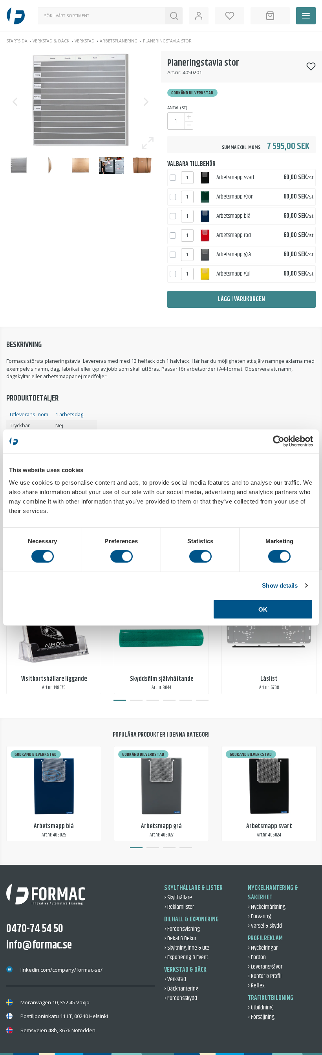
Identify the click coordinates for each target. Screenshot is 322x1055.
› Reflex (256, 986)
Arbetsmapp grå (233, 254)
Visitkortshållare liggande (54, 679)
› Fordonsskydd (180, 998)
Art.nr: (174, 72)
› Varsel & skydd (265, 926)
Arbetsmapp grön (235, 197)
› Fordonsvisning (182, 929)
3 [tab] (152, 700)
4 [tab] (169, 700)
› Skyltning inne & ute (186, 948)
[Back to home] (15, 15)
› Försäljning (261, 1017)
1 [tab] (119, 700)
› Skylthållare (178, 897)
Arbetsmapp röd (233, 235)
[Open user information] (199, 15)
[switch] (121, 556)
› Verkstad (175, 979)
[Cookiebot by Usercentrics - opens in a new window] (278, 441)
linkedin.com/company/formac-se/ (61, 969)
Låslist (269, 679)
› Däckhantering (181, 989)
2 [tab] (136, 700)
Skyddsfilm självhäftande (161, 679)
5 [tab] (185, 700)
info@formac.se (39, 945)
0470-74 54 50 (34, 929)
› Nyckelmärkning (266, 907)
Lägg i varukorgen (241, 299)
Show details (280, 585)
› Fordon (257, 957)
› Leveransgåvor (265, 967)
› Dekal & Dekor (180, 938)
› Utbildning (260, 1008)
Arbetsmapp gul (233, 274)
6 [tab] (202, 700)
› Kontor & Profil (265, 976)
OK (262, 609)
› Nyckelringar (263, 948)
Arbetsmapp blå (233, 216)
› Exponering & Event (186, 957)
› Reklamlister (179, 907)
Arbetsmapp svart (235, 177)
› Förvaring (259, 916)
